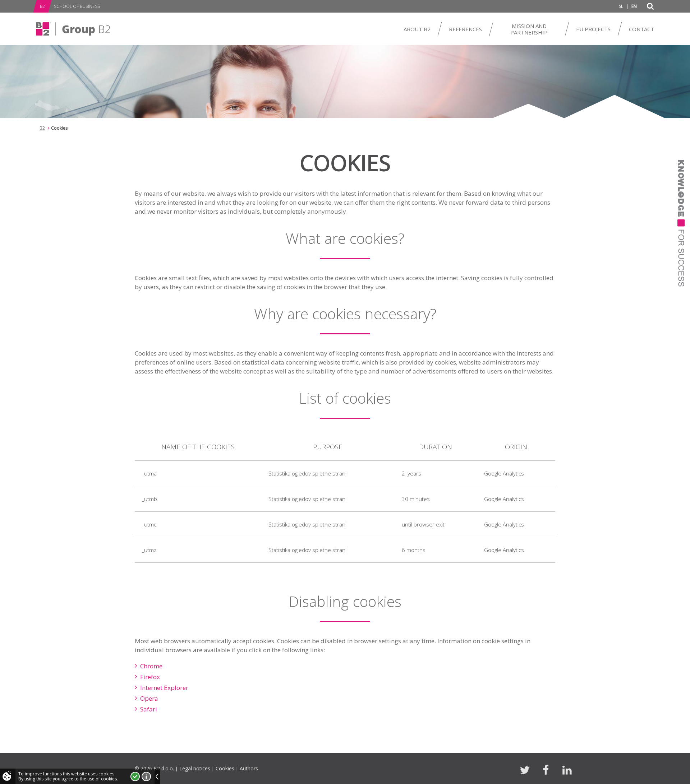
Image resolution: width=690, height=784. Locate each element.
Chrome (151, 666)
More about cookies (146, 776)
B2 (42, 128)
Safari (148, 709)
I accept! (135, 776)
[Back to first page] (73, 29)
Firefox (150, 677)
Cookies (225, 768)
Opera (149, 698)
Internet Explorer (164, 687)
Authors (249, 768)
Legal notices (194, 768)
